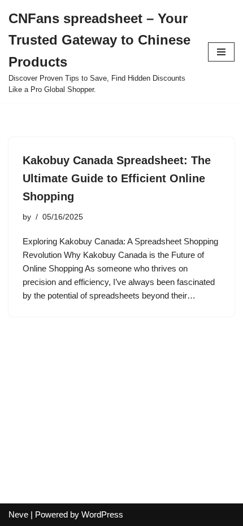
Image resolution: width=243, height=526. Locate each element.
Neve (18, 514)
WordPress (102, 514)
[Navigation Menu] (221, 52)
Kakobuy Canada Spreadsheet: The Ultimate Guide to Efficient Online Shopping (117, 178)
